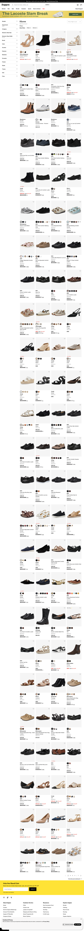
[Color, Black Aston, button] (29, 425)
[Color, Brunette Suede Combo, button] (61, 324)
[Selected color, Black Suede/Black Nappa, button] (52, 526)
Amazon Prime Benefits (8, 912)
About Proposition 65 (28, 914)
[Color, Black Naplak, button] (43, 526)
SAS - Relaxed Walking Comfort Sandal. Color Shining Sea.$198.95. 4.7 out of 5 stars (74, 217)
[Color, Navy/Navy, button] (23, 222)
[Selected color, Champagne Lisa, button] (68, 796)
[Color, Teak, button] (41, 222)
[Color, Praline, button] (31, 526)
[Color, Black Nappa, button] (70, 85)
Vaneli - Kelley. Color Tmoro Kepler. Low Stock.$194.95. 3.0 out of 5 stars (43, 452)
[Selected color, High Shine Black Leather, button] (37, 863)
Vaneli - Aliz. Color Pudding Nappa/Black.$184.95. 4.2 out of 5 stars (58, 588)
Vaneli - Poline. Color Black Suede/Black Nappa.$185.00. (58, 520)
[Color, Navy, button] (43, 222)
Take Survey (46, 912)
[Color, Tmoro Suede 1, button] (23, 593)
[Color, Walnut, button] (39, 85)
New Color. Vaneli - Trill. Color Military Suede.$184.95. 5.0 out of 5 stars (74, 622)
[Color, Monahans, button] (25, 85)
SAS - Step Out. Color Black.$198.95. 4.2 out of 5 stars (43, 285)
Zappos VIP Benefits (8, 914)
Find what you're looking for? (74, 878)
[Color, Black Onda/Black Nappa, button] (70, 863)
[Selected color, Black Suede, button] (37, 560)
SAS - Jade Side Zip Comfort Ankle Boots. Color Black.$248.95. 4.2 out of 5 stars (43, 80)
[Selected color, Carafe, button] (37, 729)
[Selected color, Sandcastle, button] (68, 694)
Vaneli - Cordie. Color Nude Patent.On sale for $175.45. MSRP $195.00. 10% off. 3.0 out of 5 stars (74, 823)
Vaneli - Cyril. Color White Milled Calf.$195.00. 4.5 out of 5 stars (27, 385)
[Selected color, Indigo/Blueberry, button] (37, 154)
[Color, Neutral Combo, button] (54, 661)
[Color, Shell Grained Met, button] (27, 392)
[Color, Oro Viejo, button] (70, 52)
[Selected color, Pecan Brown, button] (68, 593)
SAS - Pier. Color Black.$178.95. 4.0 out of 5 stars (74, 757)
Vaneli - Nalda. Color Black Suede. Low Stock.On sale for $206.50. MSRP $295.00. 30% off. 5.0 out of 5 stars (27, 182)
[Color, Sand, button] (41, 324)
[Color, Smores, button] (27, 324)
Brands (64, 905)
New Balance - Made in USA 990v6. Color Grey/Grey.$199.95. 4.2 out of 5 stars (27, 217)
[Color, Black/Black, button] (25, 222)
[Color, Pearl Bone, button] (39, 593)
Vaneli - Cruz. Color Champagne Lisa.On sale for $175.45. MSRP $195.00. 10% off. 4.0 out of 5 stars (74, 790)
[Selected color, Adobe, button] (21, 52)
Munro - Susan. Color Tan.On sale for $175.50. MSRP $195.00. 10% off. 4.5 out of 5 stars (43, 790)
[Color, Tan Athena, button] (70, 796)
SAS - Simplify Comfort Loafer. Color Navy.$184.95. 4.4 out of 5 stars (43, 588)
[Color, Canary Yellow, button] (78, 593)
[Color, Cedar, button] (39, 491)
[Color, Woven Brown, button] (70, 491)
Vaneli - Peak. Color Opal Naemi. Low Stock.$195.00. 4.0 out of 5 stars (74, 352)
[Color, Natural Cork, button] (31, 425)
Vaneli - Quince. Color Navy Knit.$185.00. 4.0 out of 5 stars (27, 554)
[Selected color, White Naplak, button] (37, 526)
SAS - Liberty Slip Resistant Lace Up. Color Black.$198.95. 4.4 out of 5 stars (58, 251)
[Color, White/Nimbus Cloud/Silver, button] (39, 120)
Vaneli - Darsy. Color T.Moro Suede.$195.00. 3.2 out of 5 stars (74, 385)
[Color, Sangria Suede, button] (56, 458)
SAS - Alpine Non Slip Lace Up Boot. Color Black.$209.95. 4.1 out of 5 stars (27, 149)
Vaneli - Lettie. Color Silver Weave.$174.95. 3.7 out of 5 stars (74, 856)
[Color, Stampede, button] (23, 324)
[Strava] (11, 897)
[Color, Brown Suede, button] (76, 291)
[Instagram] (3, 897)
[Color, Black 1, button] (54, 694)
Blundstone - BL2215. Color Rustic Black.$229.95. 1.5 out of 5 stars (27, 114)
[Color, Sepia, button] (70, 763)
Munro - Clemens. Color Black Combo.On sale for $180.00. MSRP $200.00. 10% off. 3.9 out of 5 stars (58, 655)
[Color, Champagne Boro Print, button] (56, 830)
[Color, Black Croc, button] (41, 593)
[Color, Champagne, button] (54, 189)
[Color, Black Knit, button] (25, 560)
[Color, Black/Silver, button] (63, 154)
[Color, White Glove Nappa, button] (70, 359)
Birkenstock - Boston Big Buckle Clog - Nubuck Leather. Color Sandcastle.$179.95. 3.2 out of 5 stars (74, 689)
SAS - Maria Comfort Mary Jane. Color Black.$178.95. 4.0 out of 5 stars (43, 757)
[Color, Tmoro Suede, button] (54, 458)
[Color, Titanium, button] (23, 694)
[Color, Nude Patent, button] (58, 830)
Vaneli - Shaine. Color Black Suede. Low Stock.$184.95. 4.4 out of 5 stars (27, 588)
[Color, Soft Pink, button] (72, 694)
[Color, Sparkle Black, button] (54, 425)
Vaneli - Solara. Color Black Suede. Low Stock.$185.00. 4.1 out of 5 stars (43, 554)
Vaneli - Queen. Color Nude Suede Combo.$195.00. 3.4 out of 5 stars (58, 319)
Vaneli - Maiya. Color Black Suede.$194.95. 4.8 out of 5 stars (43, 419)
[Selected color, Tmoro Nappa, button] (68, 85)
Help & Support (79, 8)
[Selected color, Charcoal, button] (37, 222)
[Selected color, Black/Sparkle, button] (37, 491)
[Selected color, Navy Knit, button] (21, 560)
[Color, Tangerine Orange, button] (72, 593)
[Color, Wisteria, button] (29, 324)
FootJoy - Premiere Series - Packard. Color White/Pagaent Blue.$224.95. (43, 114)
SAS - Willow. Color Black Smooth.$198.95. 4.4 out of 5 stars (58, 285)
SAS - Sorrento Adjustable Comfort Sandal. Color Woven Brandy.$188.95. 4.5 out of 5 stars (27, 520)
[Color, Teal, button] (74, 593)
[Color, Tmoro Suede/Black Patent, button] (72, 628)
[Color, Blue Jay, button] (72, 256)
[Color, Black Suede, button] (74, 291)
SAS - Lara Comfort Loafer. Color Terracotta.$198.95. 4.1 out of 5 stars (74, 285)
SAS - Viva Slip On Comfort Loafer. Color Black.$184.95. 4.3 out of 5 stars (27, 622)
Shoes (28, 27)
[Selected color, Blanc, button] (21, 85)
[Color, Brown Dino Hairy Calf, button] (70, 392)
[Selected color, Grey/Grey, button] (21, 222)
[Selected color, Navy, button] (37, 593)
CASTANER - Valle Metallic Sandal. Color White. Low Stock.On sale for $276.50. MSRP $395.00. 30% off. (74, 46)
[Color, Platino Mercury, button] (47, 526)
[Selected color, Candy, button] (52, 52)
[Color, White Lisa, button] (29, 863)
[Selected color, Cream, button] (37, 694)
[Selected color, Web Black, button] (52, 729)
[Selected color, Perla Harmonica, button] (21, 425)
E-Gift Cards (46, 914)
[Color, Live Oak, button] (31, 324)
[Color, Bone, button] (45, 222)
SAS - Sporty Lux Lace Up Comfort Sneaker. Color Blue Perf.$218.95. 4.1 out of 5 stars (74, 114)
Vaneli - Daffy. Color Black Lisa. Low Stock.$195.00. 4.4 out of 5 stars (27, 352)
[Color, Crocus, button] (39, 863)
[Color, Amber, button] (54, 222)
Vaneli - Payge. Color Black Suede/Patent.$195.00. (74, 319)
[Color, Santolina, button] (76, 256)
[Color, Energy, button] (54, 154)
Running (65, 912)
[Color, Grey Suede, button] (58, 458)
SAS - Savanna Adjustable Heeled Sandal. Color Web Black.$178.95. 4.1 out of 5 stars (58, 723)
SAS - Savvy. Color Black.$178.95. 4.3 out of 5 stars (74, 723)
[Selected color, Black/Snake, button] (68, 560)
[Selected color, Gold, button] (37, 661)
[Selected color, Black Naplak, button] (21, 863)
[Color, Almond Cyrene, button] (39, 392)
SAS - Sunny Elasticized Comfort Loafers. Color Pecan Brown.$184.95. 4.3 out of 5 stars (74, 588)
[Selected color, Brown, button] (68, 661)
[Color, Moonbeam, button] (54, 52)
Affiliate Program (47, 907)
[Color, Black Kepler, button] (39, 458)
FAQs (24, 905)
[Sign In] (77, 5)
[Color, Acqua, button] (39, 324)
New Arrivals (66, 909)
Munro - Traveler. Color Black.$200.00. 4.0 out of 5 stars (74, 182)
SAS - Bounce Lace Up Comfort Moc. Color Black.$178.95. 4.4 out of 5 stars (27, 757)
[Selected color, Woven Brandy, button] (21, 526)
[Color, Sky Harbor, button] (31, 256)
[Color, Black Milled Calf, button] (23, 392)
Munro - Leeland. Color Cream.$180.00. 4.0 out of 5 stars (43, 689)
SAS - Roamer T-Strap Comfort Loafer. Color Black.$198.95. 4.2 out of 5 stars (74, 251)
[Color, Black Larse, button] (72, 222)
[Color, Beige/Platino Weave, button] (72, 863)
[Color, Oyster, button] (43, 863)
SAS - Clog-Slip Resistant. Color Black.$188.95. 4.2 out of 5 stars (58, 486)
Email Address (7, 889)
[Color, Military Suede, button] (70, 324)
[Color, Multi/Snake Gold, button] (54, 729)
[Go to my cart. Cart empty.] (81, 5)
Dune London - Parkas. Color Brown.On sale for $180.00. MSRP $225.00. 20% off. (74, 655)
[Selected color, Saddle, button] (21, 694)
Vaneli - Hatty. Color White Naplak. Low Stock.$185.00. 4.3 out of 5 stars (43, 520)
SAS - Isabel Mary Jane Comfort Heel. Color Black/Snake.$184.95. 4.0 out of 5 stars (74, 554)
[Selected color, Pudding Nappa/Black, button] (52, 593)
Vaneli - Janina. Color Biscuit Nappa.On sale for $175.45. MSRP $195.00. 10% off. (27, 823)
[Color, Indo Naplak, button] (41, 526)
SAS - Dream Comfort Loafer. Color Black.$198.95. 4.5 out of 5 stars (27, 285)
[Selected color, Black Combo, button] (52, 661)
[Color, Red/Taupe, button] (68, 154)
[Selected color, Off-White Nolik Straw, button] (37, 359)
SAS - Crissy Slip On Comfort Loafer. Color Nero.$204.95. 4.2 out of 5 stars (43, 182)
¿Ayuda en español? (28, 909)
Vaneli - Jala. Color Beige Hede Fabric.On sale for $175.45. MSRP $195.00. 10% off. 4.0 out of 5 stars (58, 790)
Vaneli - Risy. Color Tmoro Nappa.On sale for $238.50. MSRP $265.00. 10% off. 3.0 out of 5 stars (74, 80)
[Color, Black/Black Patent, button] (70, 560)
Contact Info (26, 907)
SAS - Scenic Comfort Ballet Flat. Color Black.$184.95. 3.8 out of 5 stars (58, 622)
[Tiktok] (7, 897)
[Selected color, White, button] (68, 52)
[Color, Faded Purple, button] (74, 694)
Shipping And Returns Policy (30, 912)
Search (47, 4)
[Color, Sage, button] (74, 256)
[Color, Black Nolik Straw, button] (41, 359)
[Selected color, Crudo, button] (37, 324)
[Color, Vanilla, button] (70, 222)
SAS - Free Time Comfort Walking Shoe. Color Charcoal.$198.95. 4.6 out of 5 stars (43, 217)
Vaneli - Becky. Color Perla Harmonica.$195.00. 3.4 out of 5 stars (27, 419)
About (4, 905)
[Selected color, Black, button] (37, 85)
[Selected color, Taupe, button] (21, 324)
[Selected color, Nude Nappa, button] (37, 830)
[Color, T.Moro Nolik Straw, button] (39, 359)
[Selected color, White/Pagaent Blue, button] (37, 120)
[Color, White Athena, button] (72, 526)
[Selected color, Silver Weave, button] (68, 863)
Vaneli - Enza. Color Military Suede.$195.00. (58, 352)
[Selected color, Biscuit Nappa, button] (21, 830)
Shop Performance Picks (52, 1)
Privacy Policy (46, 921)
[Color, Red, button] (25, 526)
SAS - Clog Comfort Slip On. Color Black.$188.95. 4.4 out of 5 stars (74, 486)
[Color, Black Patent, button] (54, 830)
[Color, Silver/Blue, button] (58, 222)
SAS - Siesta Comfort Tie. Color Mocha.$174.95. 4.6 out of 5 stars (58, 856)
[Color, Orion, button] (70, 291)
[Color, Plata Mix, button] (61, 154)
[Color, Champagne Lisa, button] (23, 359)
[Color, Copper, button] (61, 222)
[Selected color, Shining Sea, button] (68, 222)
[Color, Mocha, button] (47, 222)
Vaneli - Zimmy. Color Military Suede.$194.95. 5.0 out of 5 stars (58, 452)
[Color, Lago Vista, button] (56, 154)
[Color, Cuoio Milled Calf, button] (25, 392)
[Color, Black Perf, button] (56, 52)
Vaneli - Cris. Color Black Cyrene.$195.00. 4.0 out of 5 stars (43, 385)
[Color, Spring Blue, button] (23, 256)
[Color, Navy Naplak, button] (39, 526)
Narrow (34, 27)
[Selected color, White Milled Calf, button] (21, 392)
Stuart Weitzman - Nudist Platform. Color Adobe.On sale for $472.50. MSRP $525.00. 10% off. (27, 46)
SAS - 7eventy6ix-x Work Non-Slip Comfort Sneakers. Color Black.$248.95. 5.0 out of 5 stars (58, 80)
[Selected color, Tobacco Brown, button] (21, 729)
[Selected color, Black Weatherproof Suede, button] (37, 52)
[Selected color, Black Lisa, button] (21, 359)
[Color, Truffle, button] (29, 256)
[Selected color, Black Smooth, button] (52, 291)
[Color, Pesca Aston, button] (25, 425)
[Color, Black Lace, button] (54, 628)
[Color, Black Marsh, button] (72, 291)
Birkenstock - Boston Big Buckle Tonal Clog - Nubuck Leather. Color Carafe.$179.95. (43, 723)
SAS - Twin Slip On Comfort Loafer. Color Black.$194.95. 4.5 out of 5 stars (27, 452)
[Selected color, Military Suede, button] (52, 359)
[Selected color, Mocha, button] (37, 256)
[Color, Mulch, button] (23, 458)
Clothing (65, 907)
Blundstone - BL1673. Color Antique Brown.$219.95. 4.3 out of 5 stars (58, 114)
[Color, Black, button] (25, 52)
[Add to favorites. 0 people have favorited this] (33, 32)
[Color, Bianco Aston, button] (23, 425)
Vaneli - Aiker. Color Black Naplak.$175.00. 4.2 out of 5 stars (27, 856)
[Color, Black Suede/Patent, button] (70, 628)
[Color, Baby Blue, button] (41, 863)
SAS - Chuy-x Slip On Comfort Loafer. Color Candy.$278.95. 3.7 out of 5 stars (58, 46)
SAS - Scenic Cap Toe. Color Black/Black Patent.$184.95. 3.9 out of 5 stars (27, 655)
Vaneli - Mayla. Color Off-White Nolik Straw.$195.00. (43, 352)
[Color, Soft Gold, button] (61, 52)
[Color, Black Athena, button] (70, 526)
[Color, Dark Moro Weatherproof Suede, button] (39, 52)
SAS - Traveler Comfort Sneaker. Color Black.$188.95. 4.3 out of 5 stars (74, 452)
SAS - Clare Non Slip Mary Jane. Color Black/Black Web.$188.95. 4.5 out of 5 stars (27, 486)
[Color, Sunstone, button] (74, 222)
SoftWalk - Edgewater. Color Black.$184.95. (43, 622)
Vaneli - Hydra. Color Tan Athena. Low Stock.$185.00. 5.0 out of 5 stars (74, 520)
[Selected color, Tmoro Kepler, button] (37, 458)
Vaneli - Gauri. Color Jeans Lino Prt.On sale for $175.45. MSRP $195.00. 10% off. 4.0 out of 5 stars (58, 823)
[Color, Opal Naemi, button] (27, 863)
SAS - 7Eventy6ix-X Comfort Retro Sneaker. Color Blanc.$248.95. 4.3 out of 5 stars (27, 80)
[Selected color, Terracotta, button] (68, 291)
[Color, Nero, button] (23, 526)
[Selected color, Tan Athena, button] (68, 526)
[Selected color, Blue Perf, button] (68, 120)
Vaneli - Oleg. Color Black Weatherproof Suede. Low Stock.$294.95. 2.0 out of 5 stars (43, 46)
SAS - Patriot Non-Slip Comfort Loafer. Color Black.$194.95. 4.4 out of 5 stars (74, 419)
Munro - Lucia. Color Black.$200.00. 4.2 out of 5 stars (58, 182)
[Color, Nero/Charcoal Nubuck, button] (39, 154)
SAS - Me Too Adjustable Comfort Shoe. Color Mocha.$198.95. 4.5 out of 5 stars (43, 251)
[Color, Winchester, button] (25, 256)
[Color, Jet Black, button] (41, 120)
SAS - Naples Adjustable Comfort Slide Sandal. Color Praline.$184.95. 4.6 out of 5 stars (58, 554)
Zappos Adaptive (67, 916)
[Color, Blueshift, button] (23, 85)
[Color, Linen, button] (29, 526)
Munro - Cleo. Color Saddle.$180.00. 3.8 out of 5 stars (27, 689)
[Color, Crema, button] (23, 796)
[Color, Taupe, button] (41, 661)
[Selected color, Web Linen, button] (52, 222)
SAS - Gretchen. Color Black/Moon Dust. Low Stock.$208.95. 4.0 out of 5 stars (74, 149)
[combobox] (27, 5)
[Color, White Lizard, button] (56, 729)
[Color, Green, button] (70, 661)
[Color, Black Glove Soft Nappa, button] (25, 863)
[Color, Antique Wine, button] (45, 593)
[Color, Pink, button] (70, 593)
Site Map (45, 909)
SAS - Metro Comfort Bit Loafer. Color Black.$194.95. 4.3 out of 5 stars (58, 419)
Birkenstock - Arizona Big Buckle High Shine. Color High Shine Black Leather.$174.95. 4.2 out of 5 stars (43, 856)
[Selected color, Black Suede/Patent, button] (68, 324)
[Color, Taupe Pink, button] (58, 154)
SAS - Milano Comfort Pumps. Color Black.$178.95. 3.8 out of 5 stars (27, 790)
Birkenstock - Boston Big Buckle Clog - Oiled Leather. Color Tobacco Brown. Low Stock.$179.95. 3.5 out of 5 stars (27, 723)
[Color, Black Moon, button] (27, 85)
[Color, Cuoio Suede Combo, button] (54, 324)
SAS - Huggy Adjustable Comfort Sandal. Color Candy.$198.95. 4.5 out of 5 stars (27, 251)
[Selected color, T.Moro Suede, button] (68, 392)
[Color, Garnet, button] (61, 425)
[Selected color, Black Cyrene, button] (37, 392)
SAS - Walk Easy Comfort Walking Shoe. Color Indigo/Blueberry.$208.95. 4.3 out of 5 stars (43, 149)
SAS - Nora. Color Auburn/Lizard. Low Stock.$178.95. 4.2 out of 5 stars (58, 757)
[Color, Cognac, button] (23, 729)
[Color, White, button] (41, 256)
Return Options (26, 916)
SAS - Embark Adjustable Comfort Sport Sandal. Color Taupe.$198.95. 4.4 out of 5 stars (27, 319)
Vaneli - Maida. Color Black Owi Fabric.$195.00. (58, 385)
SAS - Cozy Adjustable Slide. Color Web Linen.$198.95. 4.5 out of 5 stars (58, 217)
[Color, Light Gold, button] (23, 52)
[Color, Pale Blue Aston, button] (27, 425)
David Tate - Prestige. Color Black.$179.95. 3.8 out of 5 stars (58, 689)
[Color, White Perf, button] (58, 52)
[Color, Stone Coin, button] (70, 694)
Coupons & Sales (7, 916)
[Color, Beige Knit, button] (23, 560)
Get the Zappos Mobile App (9, 909)
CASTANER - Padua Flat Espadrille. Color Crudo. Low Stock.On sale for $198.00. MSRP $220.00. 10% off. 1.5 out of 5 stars (43, 319)
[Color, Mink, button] (39, 729)
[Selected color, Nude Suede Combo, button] (52, 324)
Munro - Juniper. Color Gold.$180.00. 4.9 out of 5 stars (43, 655)
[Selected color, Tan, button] (37, 796)
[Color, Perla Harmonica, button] (45, 526)
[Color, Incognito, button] (25, 324)
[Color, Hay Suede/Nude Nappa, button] (54, 526)
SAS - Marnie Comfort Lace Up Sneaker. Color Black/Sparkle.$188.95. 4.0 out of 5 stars (43, 486)
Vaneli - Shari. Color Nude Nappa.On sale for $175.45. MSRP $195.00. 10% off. (43, 823)
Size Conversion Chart (48, 905)
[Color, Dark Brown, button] (39, 628)
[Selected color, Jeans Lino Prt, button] (52, 830)
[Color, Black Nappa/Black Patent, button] (54, 593)
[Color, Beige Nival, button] (56, 324)
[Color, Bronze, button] (56, 425)
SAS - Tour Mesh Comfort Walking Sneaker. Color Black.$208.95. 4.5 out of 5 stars (58, 149)
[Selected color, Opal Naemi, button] (68, 359)
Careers (5, 907)
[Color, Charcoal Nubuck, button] (58, 425)
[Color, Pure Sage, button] (45, 863)
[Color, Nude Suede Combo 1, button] (58, 324)
